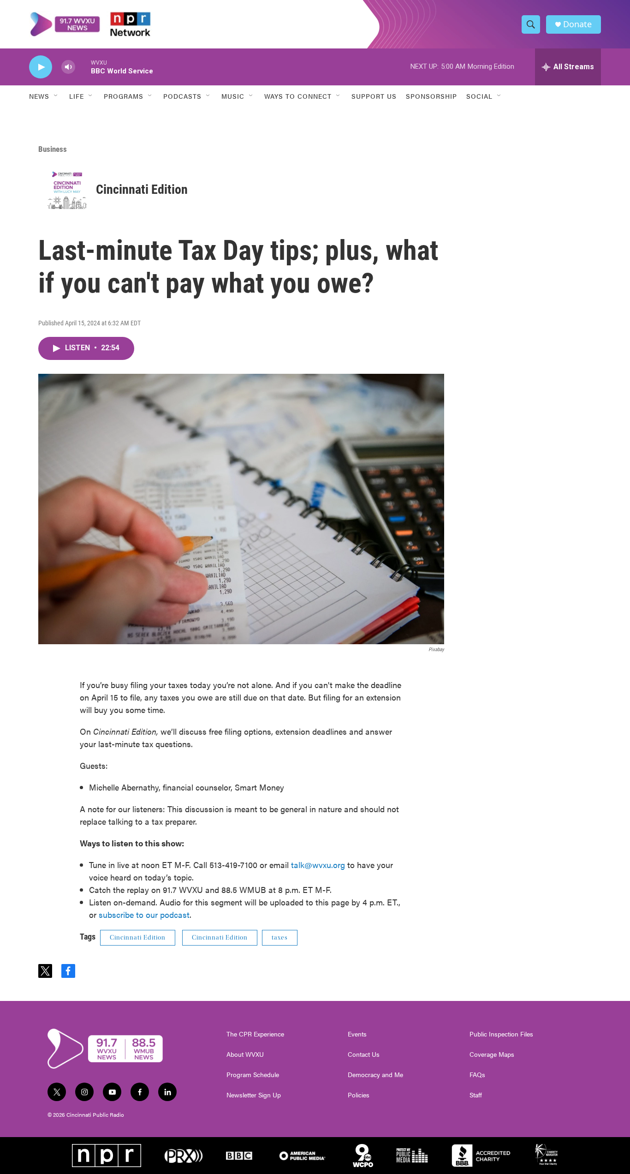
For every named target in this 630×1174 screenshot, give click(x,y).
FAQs (477, 1074)
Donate (577, 24)
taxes (280, 937)
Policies (358, 1095)
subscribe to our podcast (144, 914)
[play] (40, 67)
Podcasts (182, 96)
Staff (476, 1095)
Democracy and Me (375, 1074)
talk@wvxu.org (318, 864)
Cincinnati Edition (142, 189)
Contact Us (364, 1054)
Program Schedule (252, 1074)
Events (357, 1034)
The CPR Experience (255, 1034)
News (39, 96)
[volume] (68, 67)
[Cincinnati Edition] (67, 189)
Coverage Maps (492, 1054)
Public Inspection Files (501, 1034)
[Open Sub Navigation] (56, 96)
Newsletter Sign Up (253, 1095)
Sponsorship (431, 96)
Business (52, 149)
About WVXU (245, 1054)
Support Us (374, 96)
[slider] (83, 67)
